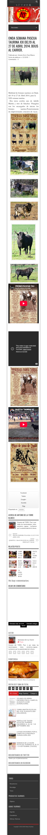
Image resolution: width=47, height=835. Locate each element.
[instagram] (30, 5)
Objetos (12, 801)
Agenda (21, 509)
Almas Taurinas (29, 826)
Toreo (11, 791)
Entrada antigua (32, 624)
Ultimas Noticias (15, 819)
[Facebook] (22, 5)
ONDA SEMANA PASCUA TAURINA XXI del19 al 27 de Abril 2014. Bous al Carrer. (23, 44)
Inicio (23, 626)
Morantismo (13, 784)
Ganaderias (13, 815)
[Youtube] (27, 5)
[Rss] (17, 5)
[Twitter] (25, 5)
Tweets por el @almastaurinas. (18, 758)
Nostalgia (13, 787)
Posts (21, 642)
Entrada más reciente (17, 624)
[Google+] (19, 5)
